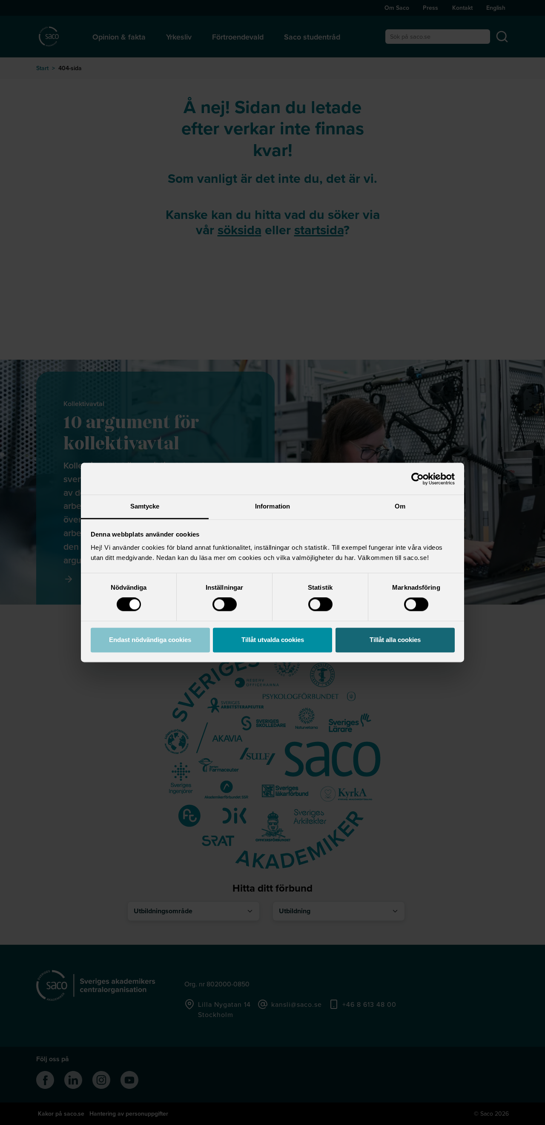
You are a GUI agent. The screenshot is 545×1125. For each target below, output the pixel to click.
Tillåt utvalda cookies (272, 639)
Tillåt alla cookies (395, 639)
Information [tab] (272, 506)
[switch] (224, 604)
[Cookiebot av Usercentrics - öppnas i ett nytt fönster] (417, 478)
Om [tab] (400, 506)
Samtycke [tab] (145, 506)
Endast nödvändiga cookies (150, 639)
